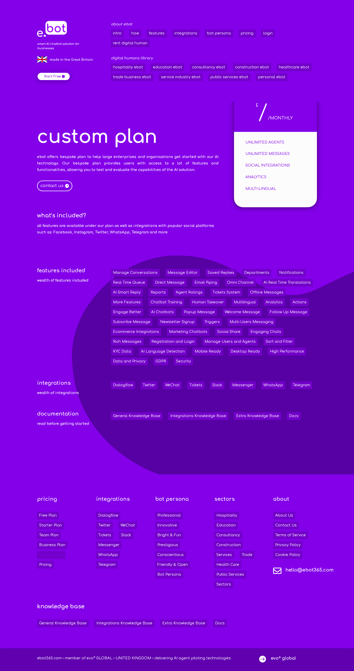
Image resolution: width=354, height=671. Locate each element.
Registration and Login (173, 342)
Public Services (230, 574)
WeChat (172, 385)
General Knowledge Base (136, 416)
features (157, 33)
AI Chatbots (162, 312)
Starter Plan (50, 525)
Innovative (167, 525)
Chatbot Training (166, 302)
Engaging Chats (265, 332)
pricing (247, 33)
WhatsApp (273, 385)
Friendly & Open (172, 565)
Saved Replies (221, 273)
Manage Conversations (135, 273)
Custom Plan (51, 555)
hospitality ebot (128, 67)
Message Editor (182, 273)
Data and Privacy (129, 361)
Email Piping (205, 282)
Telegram (301, 385)
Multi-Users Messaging (251, 322)
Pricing (45, 565)
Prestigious (167, 545)
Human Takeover (208, 302)
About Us (284, 515)
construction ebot (252, 67)
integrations (185, 33)
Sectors (223, 584)
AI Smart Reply (127, 292)
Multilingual (245, 302)
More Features (127, 302)
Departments (256, 273)
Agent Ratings (189, 292)
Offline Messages (267, 292)
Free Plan (48, 515)
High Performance (287, 351)
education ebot (167, 67)
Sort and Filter (279, 342)
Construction (228, 545)
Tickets (195, 385)
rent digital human (130, 43)
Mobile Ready (208, 351)
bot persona (219, 33)
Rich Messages (127, 342)
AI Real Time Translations (287, 282)
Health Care (227, 565)
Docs (294, 416)
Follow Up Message (288, 312)
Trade (247, 555)
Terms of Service (290, 535)
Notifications (291, 273)
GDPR (160, 361)
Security (183, 361)
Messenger (242, 385)
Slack (217, 385)
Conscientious (170, 555)
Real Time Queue (129, 282)
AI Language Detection (163, 351)
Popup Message (199, 312)
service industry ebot (181, 77)
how (135, 33)
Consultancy (228, 535)
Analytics (274, 302)
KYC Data (122, 351)
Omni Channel (240, 282)
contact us (51, 185)
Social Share (228, 332)
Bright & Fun (169, 535)
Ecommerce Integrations (136, 332)
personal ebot (271, 77)
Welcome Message (242, 312)
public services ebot (229, 77)
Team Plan (49, 535)
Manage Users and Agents (230, 342)
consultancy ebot (208, 67)
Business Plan (52, 545)
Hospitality (226, 515)
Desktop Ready (245, 351)
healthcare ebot (294, 67)
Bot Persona (169, 574)
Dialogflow (123, 385)
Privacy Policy (288, 545)
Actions (300, 302)
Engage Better (127, 312)
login (268, 33)
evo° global (283, 658)
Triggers (212, 322)
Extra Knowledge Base (257, 416)
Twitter (149, 385)
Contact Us (286, 525)
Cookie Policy (287, 555)
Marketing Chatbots (188, 332)
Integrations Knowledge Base (198, 416)
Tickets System (226, 292)
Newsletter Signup (177, 322)
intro (117, 33)
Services (224, 555)
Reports (158, 292)
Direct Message (170, 282)
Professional (169, 515)
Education (226, 525)
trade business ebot (132, 77)
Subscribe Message (131, 322)
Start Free (52, 76)
